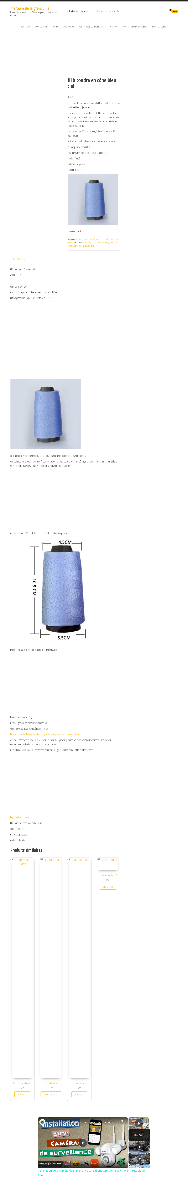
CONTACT (114, 26)
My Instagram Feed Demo (135, 26)
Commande (68, 26)
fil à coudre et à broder (101, 239)
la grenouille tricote (80, 245)
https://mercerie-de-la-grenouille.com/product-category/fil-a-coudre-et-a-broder (45, 734)
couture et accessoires (84, 239)
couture (112, 242)
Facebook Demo (159, 26)
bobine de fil (88, 242)
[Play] (139, 1147)
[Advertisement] (94, 53)
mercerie (91, 245)
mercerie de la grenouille (29, 8)
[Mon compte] (164, 11)
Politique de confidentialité (92, 26)
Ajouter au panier (51, 1094)
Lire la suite (22, 1094)
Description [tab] (19, 259)
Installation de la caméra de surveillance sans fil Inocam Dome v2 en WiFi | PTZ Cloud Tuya (82, 1122)
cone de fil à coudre (101, 242)
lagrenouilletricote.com (20, 817)
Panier (55, 26)
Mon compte (41, 26)
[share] (122, 1120)
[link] (42, 1122)
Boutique (25, 26)
